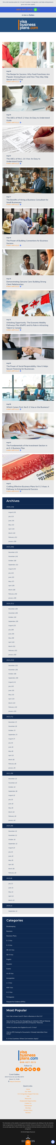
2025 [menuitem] (10, 547)
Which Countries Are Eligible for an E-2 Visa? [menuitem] (21, 1027)
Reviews (28, 1112)
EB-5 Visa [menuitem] (9, 955)
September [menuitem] (13, 564)
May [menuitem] (11, 525)
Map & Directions (15, 1081)
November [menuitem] (13, 556)
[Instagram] (21, 1069)
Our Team (28, 1091)
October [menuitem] (12, 560)
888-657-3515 (24, 10)
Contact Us (28, 1103)
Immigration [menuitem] (10, 978)
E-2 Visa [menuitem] (9, 945)
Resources (28, 1098)
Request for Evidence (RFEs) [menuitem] (15, 1002)
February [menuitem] (12, 537)
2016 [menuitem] (9, 906)
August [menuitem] (12, 512)
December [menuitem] (13, 552)
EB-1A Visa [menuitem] (10, 950)
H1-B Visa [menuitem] (9, 973)
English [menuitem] (8, 959)
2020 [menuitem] (9, 826)
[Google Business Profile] (30, 1069)
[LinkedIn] (34, 1069)
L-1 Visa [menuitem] (9, 983)
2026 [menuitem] (10, 507)
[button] (53, 1142)
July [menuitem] (11, 516)
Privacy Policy (28, 1110)
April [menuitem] (11, 529)
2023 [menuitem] (10, 660)
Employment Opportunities (28, 1101)
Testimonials (28, 1105)
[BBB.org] (38, 1069)
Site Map (28, 1108)
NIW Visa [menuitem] (9, 987)
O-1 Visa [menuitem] (9, 992)
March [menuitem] (11, 533)
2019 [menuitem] (9, 878)
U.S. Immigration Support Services (28, 1094)
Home (28, 1089)
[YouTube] (26, 1069)
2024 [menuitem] (10, 603)
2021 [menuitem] (9, 773)
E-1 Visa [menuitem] (9, 940)
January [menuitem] (12, 541)
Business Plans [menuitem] (11, 936)
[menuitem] (28, 1089)
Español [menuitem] (9, 964)
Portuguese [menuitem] (10, 997)
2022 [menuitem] (9, 717)
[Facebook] (17, 1069)
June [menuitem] (11, 520)
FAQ (28, 1096)
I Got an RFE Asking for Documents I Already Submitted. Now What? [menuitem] (26, 1033)
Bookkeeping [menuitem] (10, 926)
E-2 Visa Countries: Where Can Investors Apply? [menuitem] (22, 1038)
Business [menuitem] (9, 931)
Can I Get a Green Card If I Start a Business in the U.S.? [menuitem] (24, 1016)
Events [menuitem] (8, 969)
